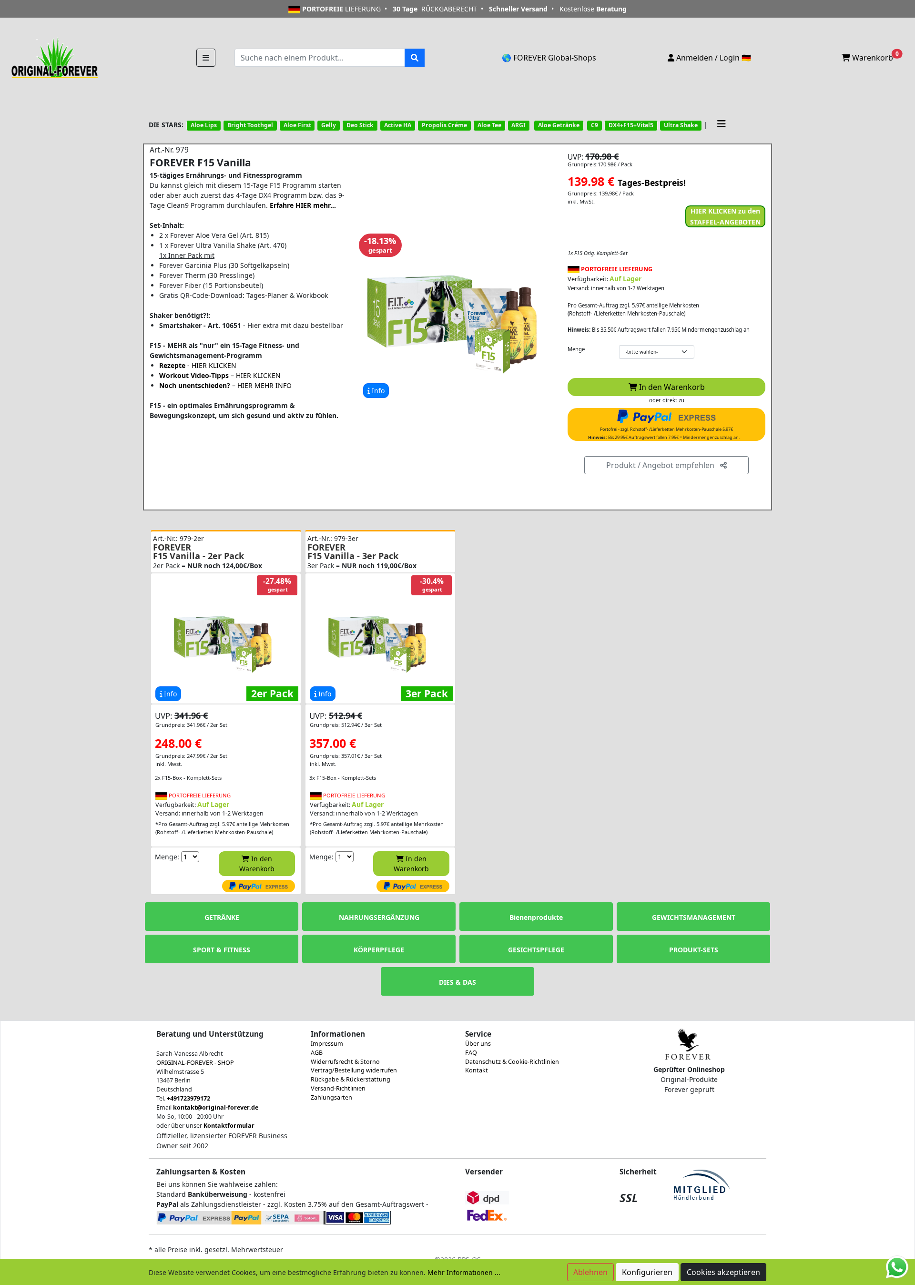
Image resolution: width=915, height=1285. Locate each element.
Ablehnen (590, 1272)
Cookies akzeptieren (723, 1272)
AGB (317, 1053)
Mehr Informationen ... (463, 1272)
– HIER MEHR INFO (225, 385)
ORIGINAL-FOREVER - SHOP (195, 1063)
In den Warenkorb (671, 387)
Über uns (478, 1044)
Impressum (327, 1044)
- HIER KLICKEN (197, 365)
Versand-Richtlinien (338, 1088)
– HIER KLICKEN (220, 375)
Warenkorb (874, 57)
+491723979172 (188, 1098)
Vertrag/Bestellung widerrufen (354, 1070)
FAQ (471, 1053)
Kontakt (476, 1070)
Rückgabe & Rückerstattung (350, 1079)
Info (377, 390)
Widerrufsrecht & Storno (345, 1062)
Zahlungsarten (331, 1097)
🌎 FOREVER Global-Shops (549, 57)
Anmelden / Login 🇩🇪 (712, 57)
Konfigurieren (647, 1272)
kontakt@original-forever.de (215, 1107)
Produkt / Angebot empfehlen (663, 465)
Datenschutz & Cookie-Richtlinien (512, 1062)
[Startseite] (53, 56)
